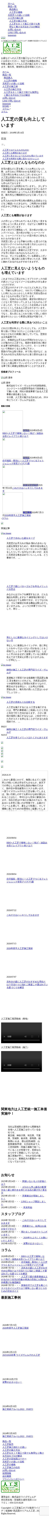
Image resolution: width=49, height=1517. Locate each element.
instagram (12, 35)
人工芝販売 (7, 1444)
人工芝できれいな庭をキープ (21, 538)
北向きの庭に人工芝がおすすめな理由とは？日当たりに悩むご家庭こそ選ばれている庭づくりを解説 (27, 984)
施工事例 (27, 512)
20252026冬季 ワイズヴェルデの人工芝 (21, 1355)
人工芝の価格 (15, 12)
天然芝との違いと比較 (19, 15)
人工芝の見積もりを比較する (21, 702)
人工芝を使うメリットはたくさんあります (27, 737)
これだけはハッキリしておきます (23, 915)
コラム (26, 430)
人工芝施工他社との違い (14, 1447)
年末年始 (27, 1207)
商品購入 (13, 9)
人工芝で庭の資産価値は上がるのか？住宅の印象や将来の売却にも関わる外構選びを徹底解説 (24, 1279)
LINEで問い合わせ (17, 32)
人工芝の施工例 (15, 18)
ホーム (11, 3)
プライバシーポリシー (13, 1479)
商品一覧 (12, 6)
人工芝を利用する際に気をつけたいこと (20, 158)
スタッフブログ (30, 485)
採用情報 (6, 1473)
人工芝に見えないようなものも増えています (22, 156)
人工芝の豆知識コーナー (14, 1459)
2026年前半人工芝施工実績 (18, 515)
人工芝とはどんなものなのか (15, 150)
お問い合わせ (14, 29)
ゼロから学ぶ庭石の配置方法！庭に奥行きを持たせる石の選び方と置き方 (24, 1190)
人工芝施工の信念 (11, 1467)
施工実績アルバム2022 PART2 (17, 1436)
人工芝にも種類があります (14, 153)
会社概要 (6, 1476)
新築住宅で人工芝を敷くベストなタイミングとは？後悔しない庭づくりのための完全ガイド (24, 1288)
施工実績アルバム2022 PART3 (17, 1409)
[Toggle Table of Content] (3, 145)
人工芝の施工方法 (18, 21)
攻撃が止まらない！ (33, 1243)
